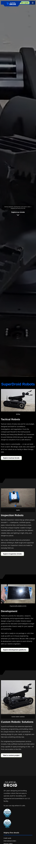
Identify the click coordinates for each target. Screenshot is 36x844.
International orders (10, 841)
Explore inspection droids (12, 554)
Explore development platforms (14, 650)
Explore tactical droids (11, 458)
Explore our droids (18, 212)
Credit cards (7, 838)
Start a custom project (11, 755)
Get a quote (24, 3)
